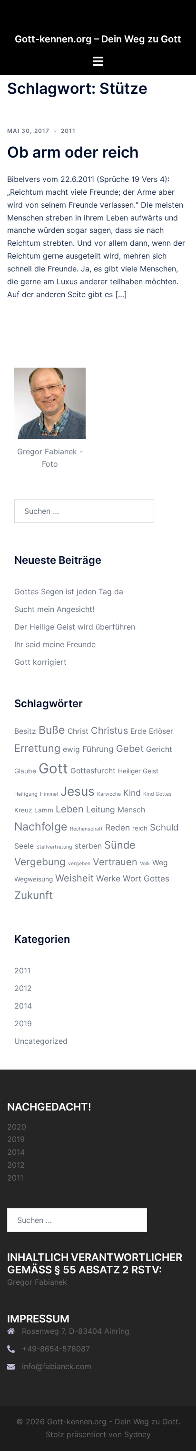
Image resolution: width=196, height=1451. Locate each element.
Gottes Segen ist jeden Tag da (68, 591)
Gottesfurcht (93, 770)
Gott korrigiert (40, 662)
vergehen (79, 864)
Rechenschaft (86, 829)
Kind (132, 793)
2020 (16, 1126)
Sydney (137, 1434)
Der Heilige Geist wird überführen (74, 626)
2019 (23, 1023)
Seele (24, 846)
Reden (117, 827)
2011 (68, 130)
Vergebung (40, 862)
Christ (78, 731)
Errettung (37, 748)
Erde (138, 731)
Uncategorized (41, 1041)
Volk (145, 864)
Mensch (131, 809)
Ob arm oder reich (73, 152)
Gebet (130, 748)
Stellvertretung (54, 847)
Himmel (49, 794)
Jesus (77, 791)
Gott (53, 768)
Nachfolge (41, 826)
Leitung (100, 809)
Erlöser (161, 731)
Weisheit (74, 878)
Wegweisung (33, 879)
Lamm (43, 810)
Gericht (159, 749)
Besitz (25, 731)
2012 (23, 988)
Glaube (25, 771)
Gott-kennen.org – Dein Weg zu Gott (98, 39)
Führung (98, 749)
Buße (52, 730)
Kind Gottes (157, 794)
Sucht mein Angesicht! (54, 609)
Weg (160, 862)
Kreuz (23, 810)
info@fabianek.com (56, 1366)
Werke (108, 878)
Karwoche (109, 794)
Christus (109, 730)
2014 (23, 1006)
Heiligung (26, 794)
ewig (71, 749)
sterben (88, 846)
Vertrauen (115, 862)
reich (139, 828)
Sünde (120, 845)
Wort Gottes (146, 878)
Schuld (164, 827)
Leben (70, 809)
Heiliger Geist (138, 771)
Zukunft (33, 895)
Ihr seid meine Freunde (55, 644)
